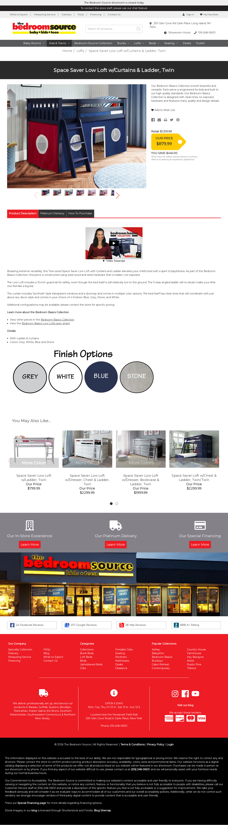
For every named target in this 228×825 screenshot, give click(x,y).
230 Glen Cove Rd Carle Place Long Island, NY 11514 (180, 25)
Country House (196, 649)
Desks (187, 43)
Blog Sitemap (102, 810)
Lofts (137, 43)
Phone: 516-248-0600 (114, 725)
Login (170, 744)
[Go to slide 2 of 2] (116, 503)
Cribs (83, 668)
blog (34, 810)
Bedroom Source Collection (93, 43)
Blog (46, 653)
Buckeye (157, 660)
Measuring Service (45, 14)
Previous (35, 195)
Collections (87, 649)
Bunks (121, 43)
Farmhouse (194, 653)
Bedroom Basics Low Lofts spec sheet (46, 323)
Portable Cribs (124, 649)
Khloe (190, 660)
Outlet (200, 43)
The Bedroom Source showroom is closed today (114, 2)
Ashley (156, 649)
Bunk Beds (87, 653)
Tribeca (191, 668)
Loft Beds (86, 657)
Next (117, 195)
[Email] (159, 120)
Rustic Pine (194, 664)
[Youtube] (195, 694)
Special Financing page (31, 803)
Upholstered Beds (91, 664)
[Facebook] (153, 120)
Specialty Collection (20, 649)
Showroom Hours (179, 32)
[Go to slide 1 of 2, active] (111, 503)
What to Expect (19, 14)
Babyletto (158, 653)
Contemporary (161, 668)
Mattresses (122, 660)
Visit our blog (185, 705)
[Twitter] (171, 120)
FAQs (81, 14)
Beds (152, 43)
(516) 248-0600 (140, 769)
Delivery (66, 14)
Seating (169, 43)
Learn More (30, 545)
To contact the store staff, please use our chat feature (114, 8)
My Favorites (211, 14)
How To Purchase (80, 213)
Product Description (22, 213)
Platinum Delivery (52, 213)
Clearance (121, 668)
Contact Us (114, 14)
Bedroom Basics (162, 657)
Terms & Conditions (133, 744)
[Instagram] (175, 694)
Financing (95, 14)
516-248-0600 (207, 32)
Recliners (121, 657)
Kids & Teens (57, 43)
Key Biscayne (195, 657)
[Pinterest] (178, 120)
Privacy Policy (155, 744)
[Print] (165, 120)
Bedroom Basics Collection (57, 319)
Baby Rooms (32, 43)
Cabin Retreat (160, 664)
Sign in (190, 14)
